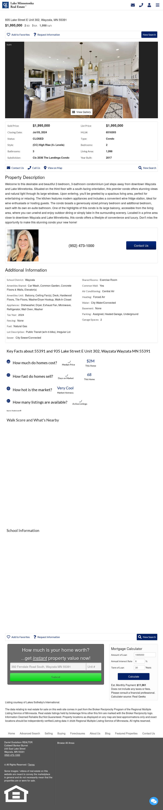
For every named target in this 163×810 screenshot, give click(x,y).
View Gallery (83, 112)
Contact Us (17, 167)
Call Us (36, 167)
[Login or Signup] (149, 5)
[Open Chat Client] (153, 801)
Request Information (48, 34)
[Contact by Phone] (141, 5)
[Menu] (157, 5)
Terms (31, 764)
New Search (149, 34)
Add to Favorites (20, 34)
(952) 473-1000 (81, 245)
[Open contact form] (133, 5)
